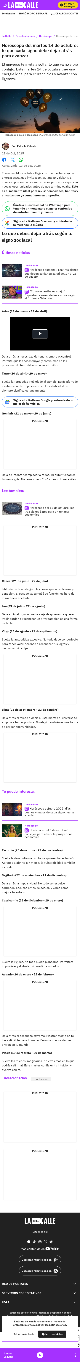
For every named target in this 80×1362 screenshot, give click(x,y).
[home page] (40, 1221)
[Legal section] (74, 1302)
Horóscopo (45, 36)
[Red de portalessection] (74, 1283)
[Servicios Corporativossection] (74, 1293)
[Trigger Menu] (5, 5)
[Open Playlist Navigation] (75, 1355)
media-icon (40, 1355)
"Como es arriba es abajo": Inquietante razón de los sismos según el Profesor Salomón (50, 294)
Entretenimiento (25, 36)
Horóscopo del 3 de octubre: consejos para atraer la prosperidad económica (49, 833)
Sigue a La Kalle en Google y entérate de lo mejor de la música (43, 401)
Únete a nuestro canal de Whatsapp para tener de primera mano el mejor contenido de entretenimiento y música (42, 208)
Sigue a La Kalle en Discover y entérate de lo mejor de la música (42, 223)
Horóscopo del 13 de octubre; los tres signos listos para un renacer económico (49, 511)
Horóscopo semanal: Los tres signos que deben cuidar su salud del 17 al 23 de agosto (51, 273)
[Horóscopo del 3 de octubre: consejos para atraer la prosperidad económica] (12, 830)
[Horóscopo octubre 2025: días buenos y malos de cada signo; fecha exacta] (12, 809)
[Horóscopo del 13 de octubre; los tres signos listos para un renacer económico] (12, 508)
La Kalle (6, 36)
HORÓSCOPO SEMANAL (33, 13)
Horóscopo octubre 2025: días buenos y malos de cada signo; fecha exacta (49, 812)
